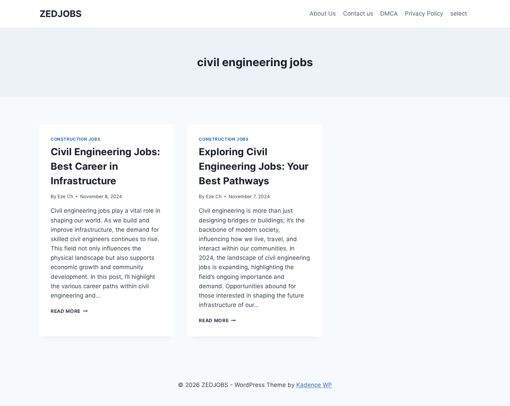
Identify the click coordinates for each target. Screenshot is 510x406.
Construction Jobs (75, 139)
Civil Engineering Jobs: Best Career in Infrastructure (105, 166)
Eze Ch (65, 196)
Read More (69, 311)
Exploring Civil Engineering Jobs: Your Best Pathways (253, 166)
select (458, 13)
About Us (322, 13)
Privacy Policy (424, 13)
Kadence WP (314, 384)
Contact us (358, 13)
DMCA (389, 13)
